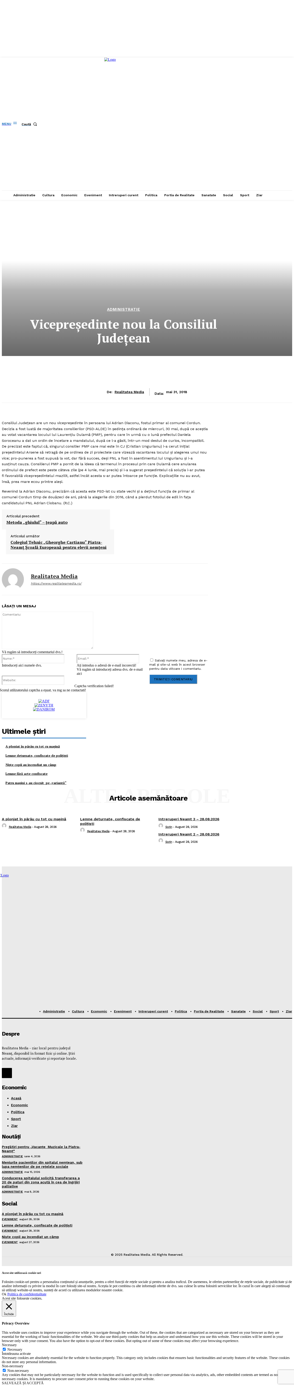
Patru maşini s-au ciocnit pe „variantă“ (36, 783)
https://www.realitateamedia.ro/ (56, 583)
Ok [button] (4, 1294)
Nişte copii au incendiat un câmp (31, 764)
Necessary (14, 1349)
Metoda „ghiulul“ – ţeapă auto (37, 522)
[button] (30, 124)
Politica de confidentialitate (26, 1294)
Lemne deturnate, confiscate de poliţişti (37, 755)
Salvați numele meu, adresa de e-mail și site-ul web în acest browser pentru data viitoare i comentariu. (178, 664)
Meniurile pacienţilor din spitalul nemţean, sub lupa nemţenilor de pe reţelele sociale (42, 1164)
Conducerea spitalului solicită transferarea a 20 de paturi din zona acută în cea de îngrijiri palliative (41, 1182)
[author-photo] (5, 827)
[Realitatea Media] (13, 579)
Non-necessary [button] (12, 1366)
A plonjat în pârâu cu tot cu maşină (33, 746)
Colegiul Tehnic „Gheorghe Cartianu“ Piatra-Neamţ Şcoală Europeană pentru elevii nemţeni (59, 545)
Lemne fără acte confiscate (27, 773)
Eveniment (10, 1219)
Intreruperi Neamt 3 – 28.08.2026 (188, 819)
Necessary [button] (9, 1345)
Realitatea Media (129, 392)
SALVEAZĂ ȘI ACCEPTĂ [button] (23, 1383)
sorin (168, 827)
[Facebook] (7, 1073)
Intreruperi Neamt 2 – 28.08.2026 (188, 834)
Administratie (123, 309)
